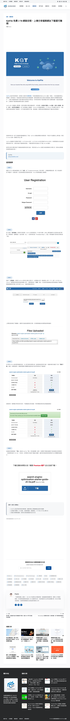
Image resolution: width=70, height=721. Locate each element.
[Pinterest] (61, 1)
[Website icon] (19, 605)
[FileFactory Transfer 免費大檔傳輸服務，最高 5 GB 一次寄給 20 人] (27, 632)
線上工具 (28, 6)
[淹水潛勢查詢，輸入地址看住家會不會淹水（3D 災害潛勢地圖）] (12, 632)
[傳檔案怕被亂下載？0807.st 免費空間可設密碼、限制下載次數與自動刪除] (57, 632)
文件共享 (45, 579)
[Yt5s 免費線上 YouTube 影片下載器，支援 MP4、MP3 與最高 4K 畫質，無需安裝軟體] (24, 689)
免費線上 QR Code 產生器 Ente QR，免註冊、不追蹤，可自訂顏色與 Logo (35, 696)
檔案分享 (33, 582)
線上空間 (24, 585)
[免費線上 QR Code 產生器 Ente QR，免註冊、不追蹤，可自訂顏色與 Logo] (24, 697)
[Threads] (66, 1)
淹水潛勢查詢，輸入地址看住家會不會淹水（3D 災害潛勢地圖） (12, 639)
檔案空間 (58, 582)
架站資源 (54, 6)
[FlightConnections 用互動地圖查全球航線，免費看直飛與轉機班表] (27, 649)
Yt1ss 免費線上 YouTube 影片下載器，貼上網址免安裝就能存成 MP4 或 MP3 (58, 681)
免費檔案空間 (53, 575)
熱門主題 (41, 6)
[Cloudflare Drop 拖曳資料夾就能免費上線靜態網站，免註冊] (57, 649)
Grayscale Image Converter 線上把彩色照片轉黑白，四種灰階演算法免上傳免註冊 (58, 689)
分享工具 (16, 579)
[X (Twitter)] (59, 1)
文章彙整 (10, 1)
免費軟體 (21, 6)
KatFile (8, 96)
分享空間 (31, 579)
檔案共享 (26, 582)
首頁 (7, 16)
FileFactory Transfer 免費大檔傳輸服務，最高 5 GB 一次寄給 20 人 (27, 639)
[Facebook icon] (16, 605)
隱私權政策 (27, 1)
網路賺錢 (16, 585)
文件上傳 (38, 579)
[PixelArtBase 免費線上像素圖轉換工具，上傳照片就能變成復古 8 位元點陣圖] (47, 705)
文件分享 (53, 579)
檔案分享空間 (41, 582)
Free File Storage (30, 575)
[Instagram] (63, 1)
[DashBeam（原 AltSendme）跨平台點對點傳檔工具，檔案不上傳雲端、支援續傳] (42, 649)
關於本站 (5, 1)
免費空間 (34, 6)
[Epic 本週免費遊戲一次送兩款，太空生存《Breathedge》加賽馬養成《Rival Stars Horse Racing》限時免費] (47, 697)
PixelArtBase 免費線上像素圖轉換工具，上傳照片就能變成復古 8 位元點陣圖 (58, 705)
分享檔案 (24, 579)
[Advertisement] (35, 39)
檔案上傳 (60, 579)
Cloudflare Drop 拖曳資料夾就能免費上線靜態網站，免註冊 (57, 656)
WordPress (62, 718)
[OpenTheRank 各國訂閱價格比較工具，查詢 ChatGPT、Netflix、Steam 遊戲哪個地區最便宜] (24, 705)
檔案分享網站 (50, 582)
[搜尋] (66, 6)
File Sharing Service (19, 575)
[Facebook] (57, 1)
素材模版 (60, 6)
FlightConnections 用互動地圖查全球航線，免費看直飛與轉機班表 (27, 656)
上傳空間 (39, 575)
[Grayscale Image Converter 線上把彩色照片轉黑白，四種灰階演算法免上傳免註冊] (47, 689)
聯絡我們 (16, 1)
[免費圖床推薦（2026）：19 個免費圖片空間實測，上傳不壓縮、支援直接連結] (42, 632)
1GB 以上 (9, 575)
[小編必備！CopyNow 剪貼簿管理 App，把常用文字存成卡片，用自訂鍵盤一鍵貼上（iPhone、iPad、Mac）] (24, 681)
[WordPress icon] (21, 605)
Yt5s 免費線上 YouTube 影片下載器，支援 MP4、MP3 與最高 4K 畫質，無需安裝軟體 (35, 689)
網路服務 (9, 585)
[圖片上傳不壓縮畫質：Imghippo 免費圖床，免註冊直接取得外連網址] (12, 649)
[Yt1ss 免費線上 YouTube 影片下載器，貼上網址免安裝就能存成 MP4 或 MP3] (47, 681)
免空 (45, 575)
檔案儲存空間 (17, 582)
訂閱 (49, 568)
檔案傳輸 (9, 582)
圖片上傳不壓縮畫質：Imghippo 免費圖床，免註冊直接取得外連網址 (12, 656)
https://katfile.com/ (13, 156)
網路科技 (47, 6)
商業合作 (21, 1)
